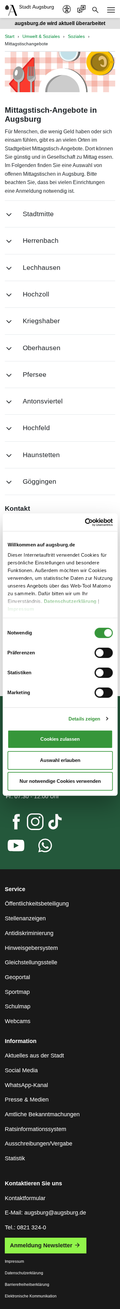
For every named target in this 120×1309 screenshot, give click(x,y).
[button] (60, 213)
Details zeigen (84, 718)
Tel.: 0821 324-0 (25, 1227)
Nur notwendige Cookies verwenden (60, 781)
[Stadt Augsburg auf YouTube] (11, 847)
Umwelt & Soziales (41, 36)
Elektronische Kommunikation (31, 1296)
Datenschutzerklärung (71, 601)
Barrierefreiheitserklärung (27, 1284)
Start (9, 36)
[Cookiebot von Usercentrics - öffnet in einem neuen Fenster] (85, 522)
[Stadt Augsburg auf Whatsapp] (40, 847)
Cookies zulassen (60, 739)
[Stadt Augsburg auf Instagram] (30, 823)
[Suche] (95, 9)
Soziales (76, 36)
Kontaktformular (25, 1198)
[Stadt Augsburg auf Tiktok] (49, 823)
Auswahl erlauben (60, 760)
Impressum (21, 609)
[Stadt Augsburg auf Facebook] (11, 823)
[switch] (103, 653)
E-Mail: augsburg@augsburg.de (45, 1212)
